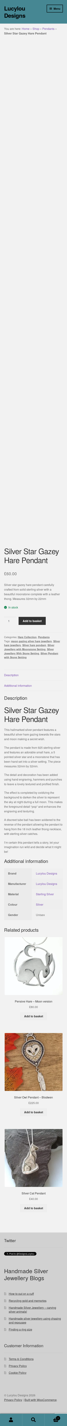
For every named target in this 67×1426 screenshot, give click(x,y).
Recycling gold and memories (27, 1301)
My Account (11, 1420)
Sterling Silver (45, 894)
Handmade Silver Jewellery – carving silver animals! (32, 1310)
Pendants (48, 29)
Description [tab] (11, 675)
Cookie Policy (17, 1373)
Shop (36, 29)
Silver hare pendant (34, 645)
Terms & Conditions (21, 1359)
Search (33, 1420)
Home (25, 29)
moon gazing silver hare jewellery (31, 641)
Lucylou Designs (14, 11)
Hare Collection (27, 637)
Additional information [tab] (18, 686)
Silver (39, 904)
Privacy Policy (18, 1366)
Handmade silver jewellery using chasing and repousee (35, 1320)
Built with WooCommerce (40, 1400)
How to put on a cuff (21, 1294)
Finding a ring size (20, 1329)
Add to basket (32, 621)
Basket (52, 1417)
